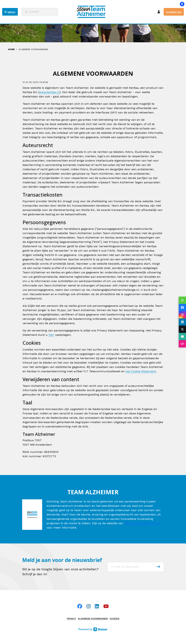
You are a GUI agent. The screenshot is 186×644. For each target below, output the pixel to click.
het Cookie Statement (141, 371)
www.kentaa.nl (49, 92)
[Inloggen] (158, 11)
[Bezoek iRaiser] (93, 629)
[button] (10, 12)
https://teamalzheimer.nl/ (142, 523)
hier (51, 335)
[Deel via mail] (182, 336)
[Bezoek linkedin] (97, 606)
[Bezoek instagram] (88, 606)
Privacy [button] (71, 618)
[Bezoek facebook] (79, 606)
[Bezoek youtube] (106, 606)
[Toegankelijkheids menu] (182, 4)
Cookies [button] (114, 618)
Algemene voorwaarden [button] (93, 618)
